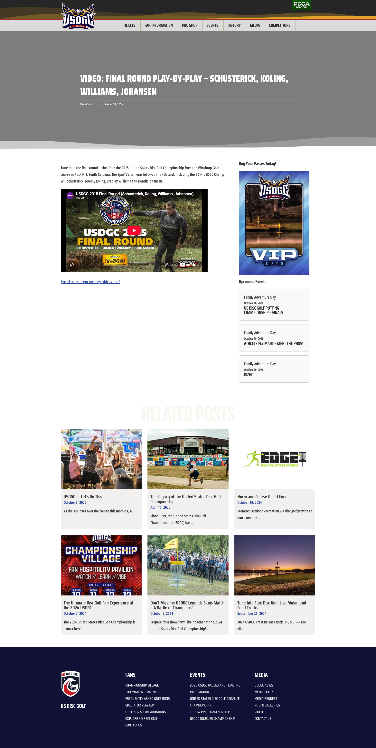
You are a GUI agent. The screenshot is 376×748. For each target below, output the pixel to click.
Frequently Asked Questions (147, 698)
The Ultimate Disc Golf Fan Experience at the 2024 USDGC (98, 605)
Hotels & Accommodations (145, 712)
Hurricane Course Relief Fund (262, 496)
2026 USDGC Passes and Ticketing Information (215, 688)
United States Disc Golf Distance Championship (215, 701)
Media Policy (264, 692)
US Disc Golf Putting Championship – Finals (263, 310)
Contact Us (133, 725)
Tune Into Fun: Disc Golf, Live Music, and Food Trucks (271, 605)
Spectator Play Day (140, 705)
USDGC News (264, 685)
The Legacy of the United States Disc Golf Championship (185, 499)
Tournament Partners (142, 692)
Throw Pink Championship (210, 712)
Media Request (266, 698)
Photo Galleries (267, 705)
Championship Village (142, 685)
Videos (260, 712)
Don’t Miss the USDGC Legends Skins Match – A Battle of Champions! (187, 605)
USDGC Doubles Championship (212, 718)
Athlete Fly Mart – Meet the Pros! (273, 343)
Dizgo (249, 374)
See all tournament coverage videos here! (90, 281)
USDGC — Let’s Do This (83, 496)
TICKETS (129, 25)
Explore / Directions (141, 718)
